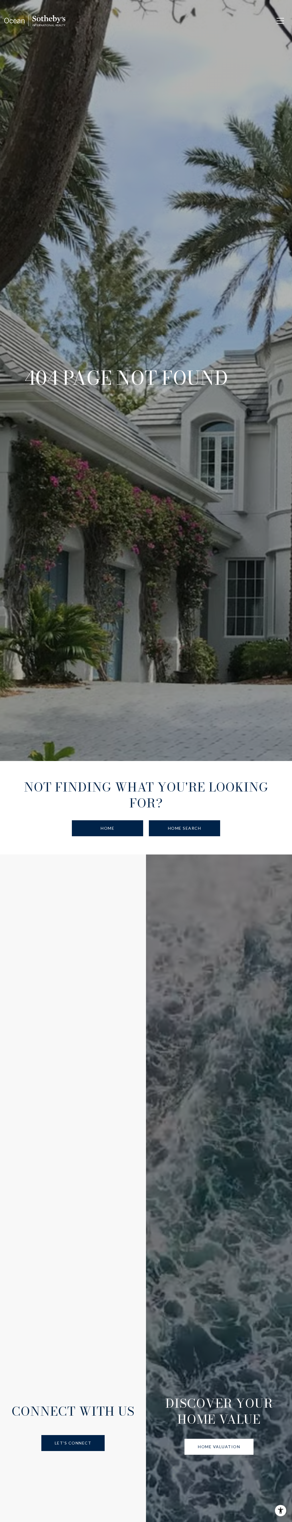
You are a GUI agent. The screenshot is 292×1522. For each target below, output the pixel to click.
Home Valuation (219, 1446)
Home (107, 828)
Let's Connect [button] (73, 1442)
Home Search (184, 828)
